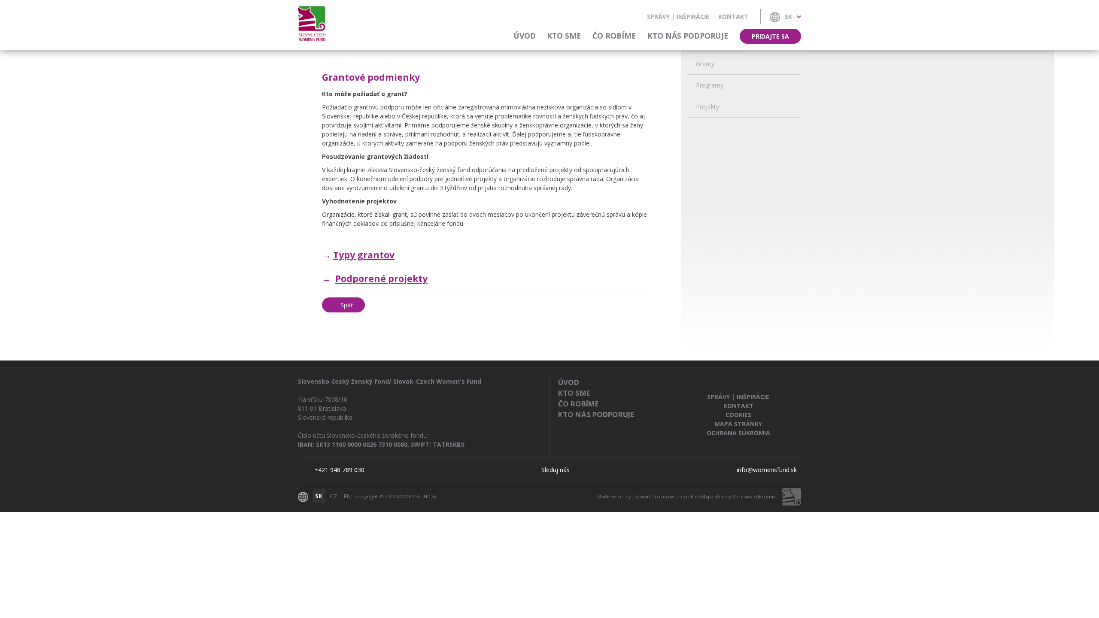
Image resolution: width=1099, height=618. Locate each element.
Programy (709, 85)
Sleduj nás (555, 470)
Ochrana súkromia (738, 433)
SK (318, 496)
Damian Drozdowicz (656, 496)
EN (347, 496)
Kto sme (564, 35)
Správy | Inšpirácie (678, 16)
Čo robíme (614, 35)
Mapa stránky (738, 424)
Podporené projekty (381, 279)
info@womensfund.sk (767, 470)
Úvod (525, 35)
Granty (705, 64)
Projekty (707, 107)
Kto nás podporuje (687, 35)
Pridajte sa (770, 36)
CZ (333, 496)
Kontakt (733, 16)
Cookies (738, 415)
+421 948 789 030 (339, 470)
